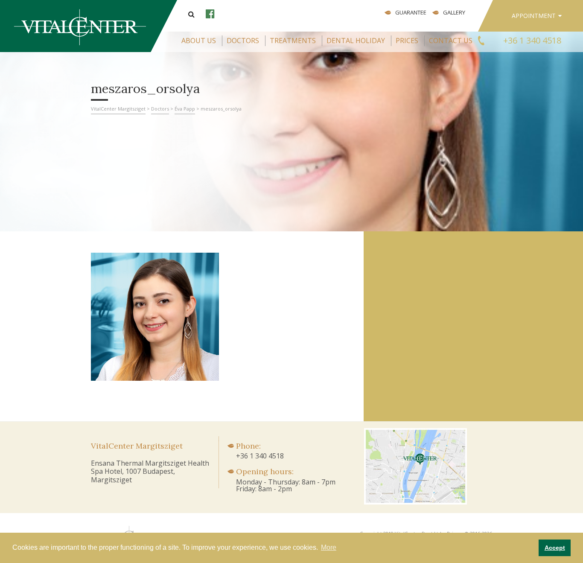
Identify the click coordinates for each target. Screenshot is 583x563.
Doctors (243, 40)
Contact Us (450, 40)
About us (198, 40)
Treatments (293, 40)
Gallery (454, 12)
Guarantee (410, 12)
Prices (407, 40)
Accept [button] (555, 547)
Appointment (534, 16)
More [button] (328, 547)
